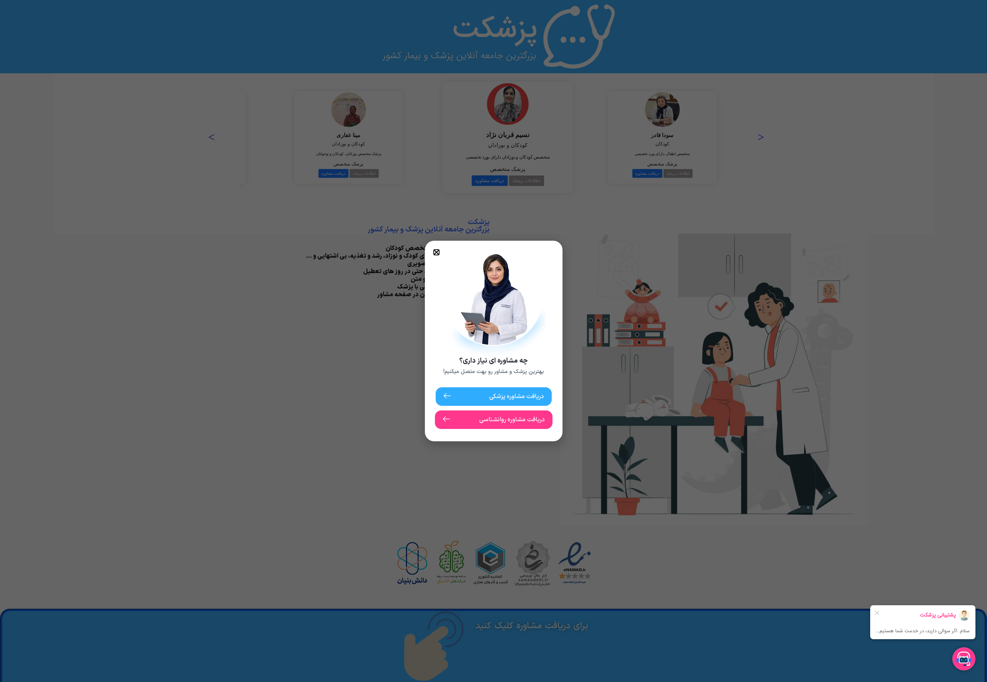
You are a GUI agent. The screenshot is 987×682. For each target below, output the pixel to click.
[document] (493, 341)
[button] (436, 252)
